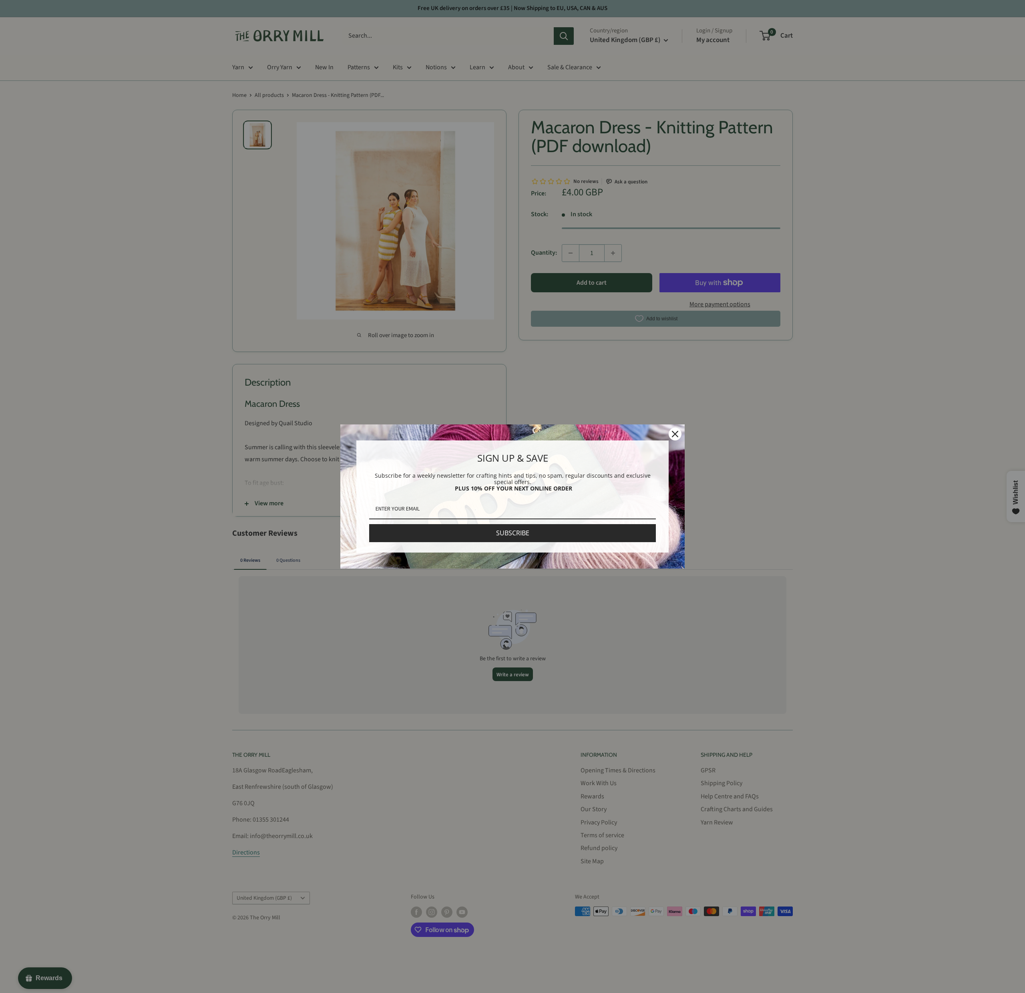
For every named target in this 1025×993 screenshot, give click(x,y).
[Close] (675, 434)
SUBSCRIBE (512, 533)
